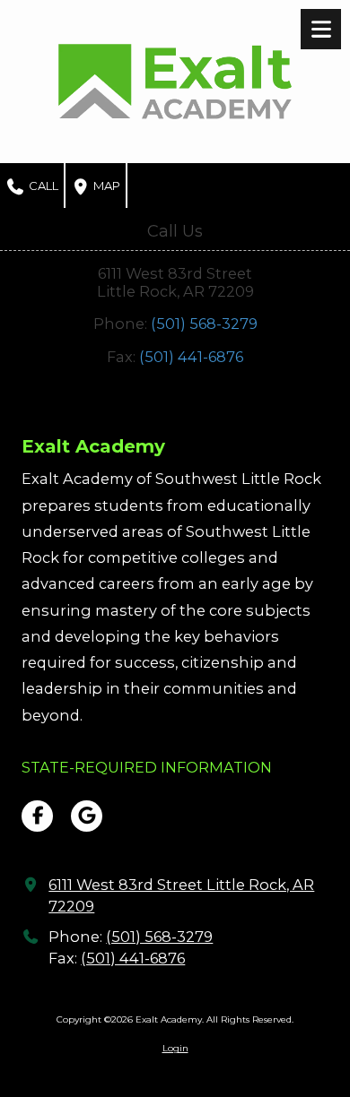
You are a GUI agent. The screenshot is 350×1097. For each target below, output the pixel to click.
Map (105, 185)
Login (175, 1048)
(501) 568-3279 (204, 324)
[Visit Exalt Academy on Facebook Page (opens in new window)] (37, 816)
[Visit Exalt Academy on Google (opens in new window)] (86, 816)
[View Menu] (321, 29)
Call (42, 185)
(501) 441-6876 (191, 357)
